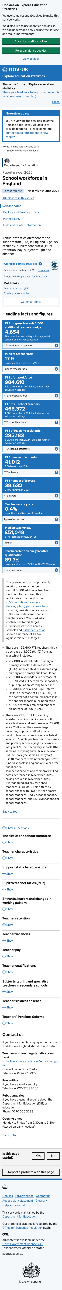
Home (5, 146)
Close (56, 102)
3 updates (43, 270)
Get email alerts (31, 302)
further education (34, 630)
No (55, 1156)
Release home (11, 206)
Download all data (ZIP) (16, 288)
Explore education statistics (23, 76)
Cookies (7, 1196)
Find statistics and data (26, 146)
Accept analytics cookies (31, 41)
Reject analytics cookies (31, 50)
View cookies (31, 59)
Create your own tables (16, 293)
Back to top (9, 811)
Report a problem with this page (31, 1172)
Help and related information (22, 225)
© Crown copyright (31, 1281)
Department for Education (32, 276)
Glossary (41, 1200)
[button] (31, 345)
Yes (40, 1156)
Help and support (13, 1205)
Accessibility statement (17, 1200)
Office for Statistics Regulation (22, 1227)
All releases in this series (18, 198)
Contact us (43, 1196)
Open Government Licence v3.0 (22, 1244)
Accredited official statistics (26, 264)
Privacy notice (24, 1196)
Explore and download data (21, 212)
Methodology (11, 219)
